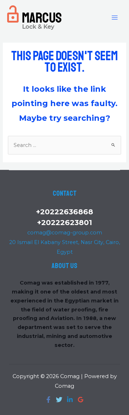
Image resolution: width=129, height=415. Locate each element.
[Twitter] (59, 399)
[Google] (80, 399)
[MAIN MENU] (115, 17)
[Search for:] (64, 145)
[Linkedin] (70, 399)
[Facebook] (48, 399)
